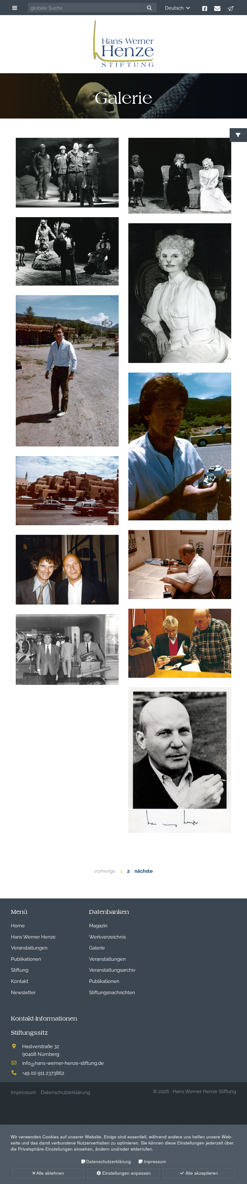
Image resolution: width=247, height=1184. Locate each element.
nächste (143, 870)
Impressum (155, 1161)
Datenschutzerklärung (108, 1161)
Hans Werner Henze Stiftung (204, 1091)
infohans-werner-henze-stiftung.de (63, 1062)
